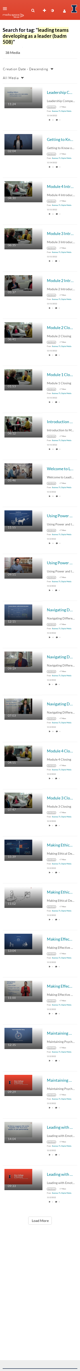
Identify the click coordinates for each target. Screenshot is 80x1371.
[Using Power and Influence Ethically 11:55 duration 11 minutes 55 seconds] (18, 517)
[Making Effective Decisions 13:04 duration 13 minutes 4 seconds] (18, 941)
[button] (6, 9)
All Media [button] (11, 78)
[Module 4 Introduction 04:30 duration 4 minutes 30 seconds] (18, 188)
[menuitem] (33, 11)
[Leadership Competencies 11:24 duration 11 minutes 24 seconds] (18, 94)
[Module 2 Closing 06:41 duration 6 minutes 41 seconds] (18, 329)
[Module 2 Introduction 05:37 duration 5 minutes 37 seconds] (18, 282)
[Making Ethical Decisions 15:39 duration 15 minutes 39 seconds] (18, 847)
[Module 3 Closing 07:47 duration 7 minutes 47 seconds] (18, 800)
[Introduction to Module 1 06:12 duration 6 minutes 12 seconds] (18, 423)
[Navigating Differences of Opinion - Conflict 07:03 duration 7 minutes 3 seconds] (18, 706)
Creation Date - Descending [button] (25, 69)
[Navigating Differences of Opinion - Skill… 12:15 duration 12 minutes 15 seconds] (18, 612)
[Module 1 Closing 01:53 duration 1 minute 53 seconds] (18, 376)
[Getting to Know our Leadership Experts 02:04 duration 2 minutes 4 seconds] (18, 141)
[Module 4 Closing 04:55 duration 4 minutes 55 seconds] (18, 753)
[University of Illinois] (74, 8)
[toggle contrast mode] (52, 11)
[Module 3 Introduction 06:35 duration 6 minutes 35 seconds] (18, 235)
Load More (40, 1220)
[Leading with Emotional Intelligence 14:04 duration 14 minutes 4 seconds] (18, 1129)
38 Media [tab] (12, 52)
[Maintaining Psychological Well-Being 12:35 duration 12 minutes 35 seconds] (18, 1035)
